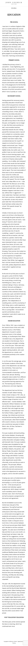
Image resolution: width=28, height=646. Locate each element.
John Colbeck (14, 2)
